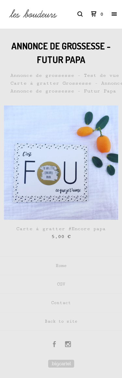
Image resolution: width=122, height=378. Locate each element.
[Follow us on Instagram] (68, 345)
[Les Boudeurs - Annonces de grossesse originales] (33, 14)
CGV (61, 284)
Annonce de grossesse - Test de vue (64, 75)
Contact (61, 302)
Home (61, 265)
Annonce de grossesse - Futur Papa (63, 91)
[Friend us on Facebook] (54, 345)
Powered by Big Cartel (61, 364)
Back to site (61, 321)
